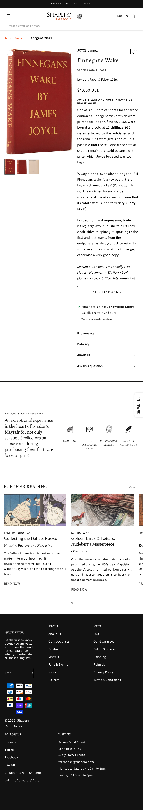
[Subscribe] (28, 673)
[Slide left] (63, 603)
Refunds (99, 664)
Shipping (99, 657)
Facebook (11, 757)
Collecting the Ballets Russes (30, 538)
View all (134, 487)
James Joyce (14, 38)
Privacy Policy (103, 672)
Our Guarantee (103, 641)
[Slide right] (80, 603)
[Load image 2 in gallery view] (22, 166)
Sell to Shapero (104, 649)
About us (54, 634)
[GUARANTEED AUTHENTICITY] (128, 437)
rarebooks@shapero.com (76, 762)
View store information (97, 319)
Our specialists (58, 641)
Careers (53, 680)
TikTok (9, 750)
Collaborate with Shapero (23, 773)
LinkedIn (11, 765)
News (52, 672)
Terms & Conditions (107, 680)
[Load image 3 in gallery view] (33, 166)
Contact (54, 649)
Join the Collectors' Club (22, 780)
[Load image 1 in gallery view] (10, 166)
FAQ (96, 634)
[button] (8, 16)
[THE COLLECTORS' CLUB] (89, 437)
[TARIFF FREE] (70, 437)
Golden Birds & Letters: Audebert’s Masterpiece (93, 541)
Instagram (12, 742)
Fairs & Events (58, 664)
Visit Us (53, 657)
